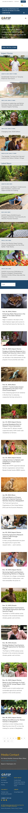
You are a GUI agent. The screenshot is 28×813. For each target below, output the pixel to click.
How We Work (4, 782)
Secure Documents (8, 1)
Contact (16, 1)
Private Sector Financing (19, 782)
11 (8, 741)
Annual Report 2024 (18, 792)
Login (23, 1)
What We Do (17, 777)
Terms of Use (14, 808)
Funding (3, 784)
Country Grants (17, 780)
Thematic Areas (4, 792)
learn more (5, 12)
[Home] (6, 18)
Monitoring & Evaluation (6, 794)
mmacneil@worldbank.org (9, 761)
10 (5, 741)
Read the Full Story (9, 47)
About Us (3, 777)
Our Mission (3, 780)
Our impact (4, 789)
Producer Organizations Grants (19, 784)
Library (16, 789)
